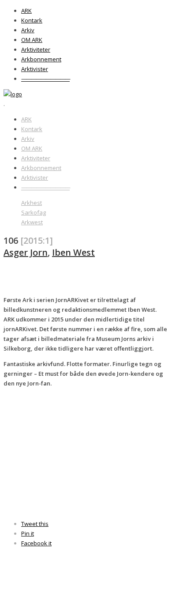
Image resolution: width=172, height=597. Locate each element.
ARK (26, 11)
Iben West (73, 252)
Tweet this (35, 524)
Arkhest (31, 203)
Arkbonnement (41, 59)
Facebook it (36, 543)
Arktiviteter (35, 49)
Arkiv (27, 30)
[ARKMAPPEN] (13, 94)
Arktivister (34, 69)
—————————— (45, 79)
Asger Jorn (26, 252)
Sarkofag (33, 212)
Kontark (31, 20)
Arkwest (32, 222)
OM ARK (31, 40)
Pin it (27, 533)
